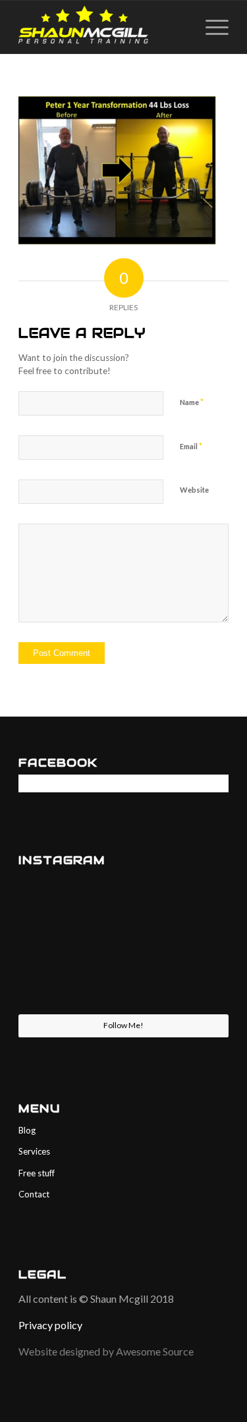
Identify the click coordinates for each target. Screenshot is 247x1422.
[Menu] (210, 27)
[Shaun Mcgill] (102, 27)
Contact (33, 1194)
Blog (27, 1130)
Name (192, 402)
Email (191, 446)
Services (34, 1151)
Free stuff (36, 1173)
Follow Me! (123, 1025)
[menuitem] (210, 27)
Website (194, 489)
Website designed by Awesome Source (107, 1351)
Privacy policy (50, 1325)
